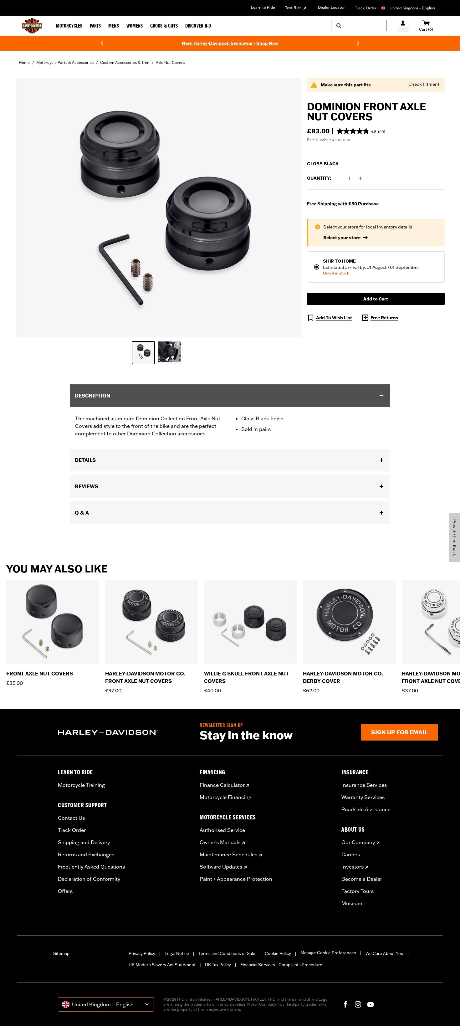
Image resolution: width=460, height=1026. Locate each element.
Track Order (365, 8)
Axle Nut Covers (170, 62)
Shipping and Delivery (84, 842)
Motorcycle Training (81, 785)
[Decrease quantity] (339, 178)
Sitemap (61, 953)
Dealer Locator (331, 7)
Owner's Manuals (220, 842)
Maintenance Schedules (228, 854)
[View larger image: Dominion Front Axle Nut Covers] (158, 207)
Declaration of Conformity (89, 879)
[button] (361, 131)
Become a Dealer (361, 879)
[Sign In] (403, 26)
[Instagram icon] (358, 1004)
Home (24, 62)
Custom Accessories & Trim (124, 62)
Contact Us (71, 818)
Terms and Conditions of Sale (226, 953)
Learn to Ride (263, 7)
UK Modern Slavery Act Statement (162, 964)
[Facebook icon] (345, 1004)
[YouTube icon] (370, 1004)
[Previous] (102, 43)
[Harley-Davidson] (124, 732)
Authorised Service (222, 830)
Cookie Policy (278, 953)
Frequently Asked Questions (91, 867)
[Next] (358, 43)
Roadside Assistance (366, 809)
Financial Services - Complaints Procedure (281, 964)
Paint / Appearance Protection (236, 879)
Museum (351, 903)
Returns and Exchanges (86, 854)
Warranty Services (363, 797)
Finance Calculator (222, 785)
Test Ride (293, 7)
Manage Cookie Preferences (328, 952)
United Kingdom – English (412, 8)
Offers (65, 891)
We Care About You (384, 953)
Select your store (341, 237)
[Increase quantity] (360, 178)
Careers (350, 854)
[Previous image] (28, 207)
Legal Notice (177, 953)
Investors (352, 867)
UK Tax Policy (218, 964)
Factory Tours (357, 891)
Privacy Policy (142, 953)
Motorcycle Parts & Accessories (65, 62)
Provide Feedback (454, 537)
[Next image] (288, 207)
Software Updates (221, 867)
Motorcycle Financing (225, 797)
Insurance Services (364, 785)
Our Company (358, 842)
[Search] (359, 25)
